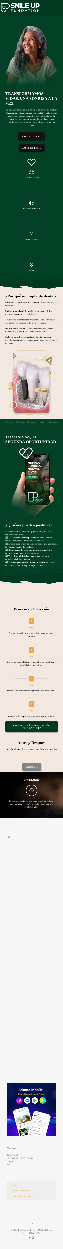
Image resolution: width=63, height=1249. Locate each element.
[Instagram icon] (33, 1237)
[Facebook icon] (30, 1237)
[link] (31, 483)
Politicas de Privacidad (23, 1190)
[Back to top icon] (31, 1223)
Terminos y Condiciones (23, 1196)
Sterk (15, 1185)
